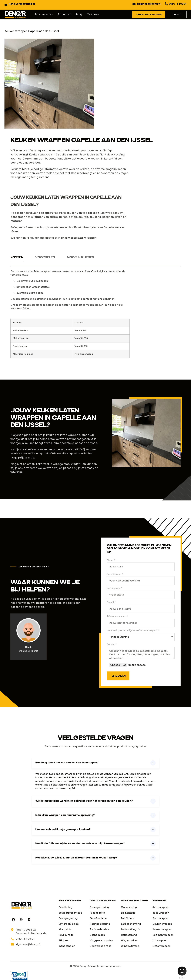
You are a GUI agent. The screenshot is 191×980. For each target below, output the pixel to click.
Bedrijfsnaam (114, 574)
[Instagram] (21, 920)
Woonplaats (113, 588)
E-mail (110, 602)
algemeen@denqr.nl (149, 3)
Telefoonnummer (116, 616)
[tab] (16, 258)
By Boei (182, 978)
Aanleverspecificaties (22, 3)
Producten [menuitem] (42, 14)
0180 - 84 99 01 (178, 3)
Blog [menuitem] (79, 14)
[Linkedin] (29, 920)
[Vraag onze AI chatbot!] (182, 971)
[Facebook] (13, 920)
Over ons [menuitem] (93, 14)
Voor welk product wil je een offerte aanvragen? (132, 630)
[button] (51, 14)
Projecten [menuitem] (64, 14)
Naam (110, 560)
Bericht (111, 644)
